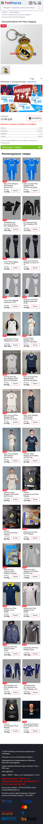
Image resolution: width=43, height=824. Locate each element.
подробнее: (32, 82)
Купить (15, 190)
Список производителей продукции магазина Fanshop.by (19, 141)
